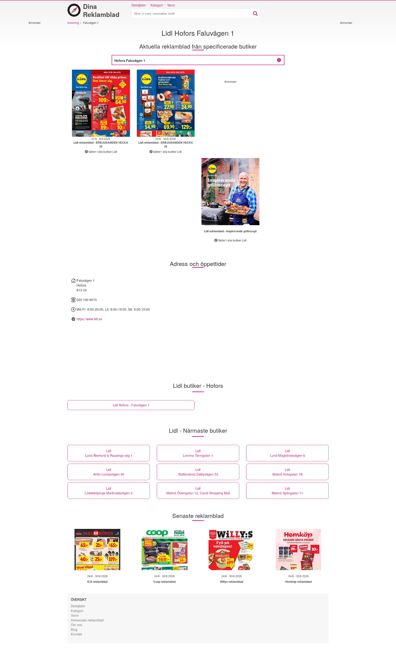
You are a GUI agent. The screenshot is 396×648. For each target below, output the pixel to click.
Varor (171, 5)
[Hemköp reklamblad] (299, 549)
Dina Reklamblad (101, 10)
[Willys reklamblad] (231, 549)
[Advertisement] (42, 93)
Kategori (157, 5)
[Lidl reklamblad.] (230, 191)
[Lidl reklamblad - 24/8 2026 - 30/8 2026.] (166, 103)
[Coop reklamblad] (164, 549)
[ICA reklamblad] (97, 549)
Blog (74, 629)
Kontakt (76, 634)
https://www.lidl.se (89, 319)
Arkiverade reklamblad (87, 620)
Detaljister (139, 5)
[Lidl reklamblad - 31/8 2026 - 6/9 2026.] (101, 103)
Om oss (76, 624)
